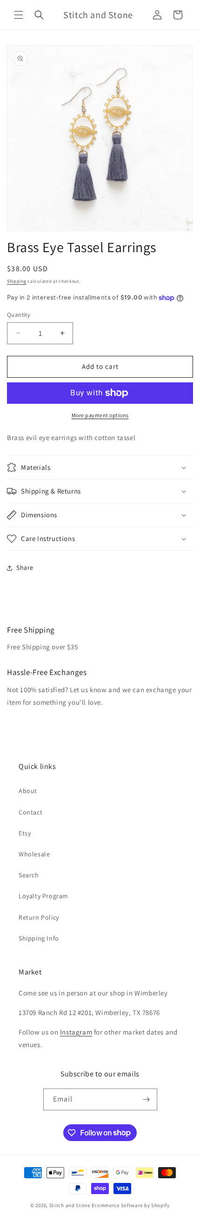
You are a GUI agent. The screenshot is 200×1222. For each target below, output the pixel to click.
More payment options (100, 415)
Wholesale (34, 854)
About (28, 791)
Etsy (25, 833)
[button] (18, 15)
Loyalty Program (43, 896)
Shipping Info (39, 938)
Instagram (76, 1032)
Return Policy (39, 917)
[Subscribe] (146, 1099)
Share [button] (24, 567)
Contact (30, 812)
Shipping (17, 281)
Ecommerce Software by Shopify (131, 1205)
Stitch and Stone (69, 1205)
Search (29, 875)
